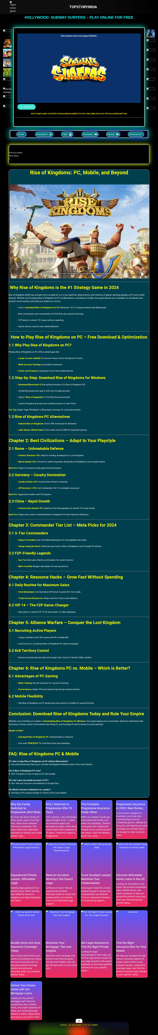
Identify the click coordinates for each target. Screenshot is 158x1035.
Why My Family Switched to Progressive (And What (25, 808)
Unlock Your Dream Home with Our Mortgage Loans (23, 989)
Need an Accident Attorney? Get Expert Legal (59, 879)
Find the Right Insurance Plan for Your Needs (131, 946)
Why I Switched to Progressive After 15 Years (59, 808)
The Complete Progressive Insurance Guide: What (95, 808)
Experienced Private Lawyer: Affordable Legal (24, 879)
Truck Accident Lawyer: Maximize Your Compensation (96, 879)
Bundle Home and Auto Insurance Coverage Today (25, 946)
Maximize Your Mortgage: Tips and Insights (58, 946)
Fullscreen (28, 107)
